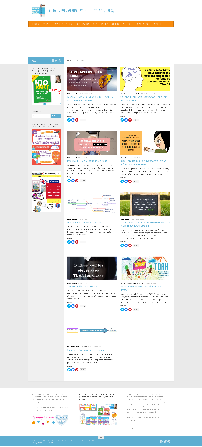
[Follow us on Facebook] (53, 60)
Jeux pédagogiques (83, 23)
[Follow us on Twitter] (56, 60)
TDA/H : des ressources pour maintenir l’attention (84, 222)
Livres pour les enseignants (131, 283)
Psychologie (70, 23)
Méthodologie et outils (39, 23)
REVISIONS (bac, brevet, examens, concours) (109, 23)
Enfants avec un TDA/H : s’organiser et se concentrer (85, 350)
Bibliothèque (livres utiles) (138, 23)
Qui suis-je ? (157, 23)
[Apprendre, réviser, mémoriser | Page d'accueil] (38, 10)
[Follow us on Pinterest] (59, 60)
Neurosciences (58, 23)
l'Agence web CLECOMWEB (44, 443)
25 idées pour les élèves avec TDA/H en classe (82, 286)
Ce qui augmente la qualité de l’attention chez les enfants (87, 161)
